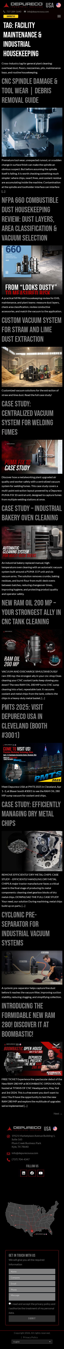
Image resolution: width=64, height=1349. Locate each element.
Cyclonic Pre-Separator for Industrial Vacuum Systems (26, 929)
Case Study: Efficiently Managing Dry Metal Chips (31, 814)
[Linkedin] (23, 1173)
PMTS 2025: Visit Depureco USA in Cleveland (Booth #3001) (24, 721)
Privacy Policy (30, 1337)
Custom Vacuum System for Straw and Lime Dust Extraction (32, 330)
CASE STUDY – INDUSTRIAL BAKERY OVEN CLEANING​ (32, 513)
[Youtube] (40, 1173)
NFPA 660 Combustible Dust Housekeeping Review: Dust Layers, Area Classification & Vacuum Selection (30, 219)
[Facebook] (32, 1173)
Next (58, 1113)
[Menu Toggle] (59, 16)
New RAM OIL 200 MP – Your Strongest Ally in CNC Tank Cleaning (31, 612)
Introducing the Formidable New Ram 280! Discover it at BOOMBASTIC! (28, 1020)
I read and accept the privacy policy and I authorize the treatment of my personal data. (32, 1308)
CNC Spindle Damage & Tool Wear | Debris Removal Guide (29, 91)
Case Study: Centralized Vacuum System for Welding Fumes (27, 418)
